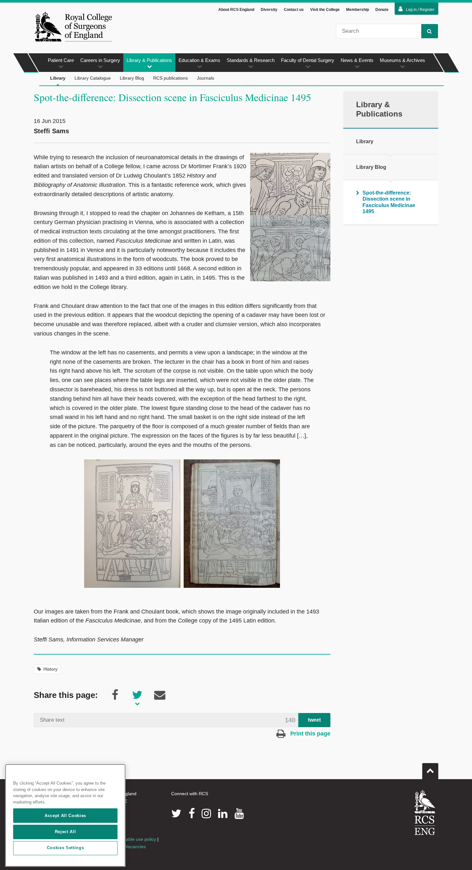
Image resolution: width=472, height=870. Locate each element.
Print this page (309, 733)
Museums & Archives (402, 60)
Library (58, 78)
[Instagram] (206, 813)
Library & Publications (149, 60)
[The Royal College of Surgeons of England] (73, 26)
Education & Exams (199, 60)
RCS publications (170, 78)
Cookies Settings (65, 848)
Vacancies (135, 846)
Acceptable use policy (134, 839)
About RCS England (236, 9)
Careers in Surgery (100, 60)
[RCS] (425, 812)
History (50, 669)
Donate (382, 9)
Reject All (65, 831)
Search (429, 31)
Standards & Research (251, 60)
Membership (357, 9)
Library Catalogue (92, 78)
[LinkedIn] (222, 813)
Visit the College (325, 9)
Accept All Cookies (65, 815)
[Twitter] (176, 813)
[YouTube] (239, 813)
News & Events (357, 60)
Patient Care (61, 60)
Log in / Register (420, 9)
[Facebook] (191, 813)
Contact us (294, 9)
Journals (205, 78)
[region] (65, 815)
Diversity (269, 9)
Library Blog (132, 78)
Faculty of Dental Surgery (307, 60)
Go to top (430, 771)
